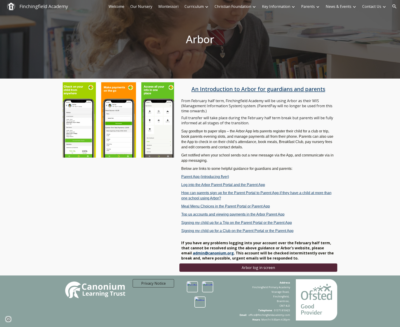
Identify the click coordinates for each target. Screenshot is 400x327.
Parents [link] (308, 6)
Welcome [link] (116, 6)
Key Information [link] (276, 6)
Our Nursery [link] (141, 6)
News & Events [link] (338, 6)
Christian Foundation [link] (233, 6)
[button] (394, 6)
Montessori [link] (168, 6)
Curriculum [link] (194, 6)
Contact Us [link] (371, 6)
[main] (200, 39)
